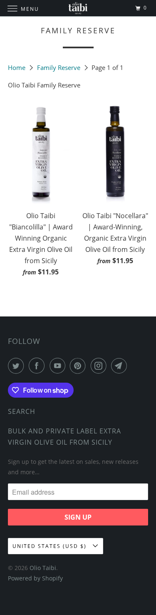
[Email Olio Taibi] (120, 365)
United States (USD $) (50, 546)
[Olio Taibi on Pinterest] (79, 365)
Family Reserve (59, 67)
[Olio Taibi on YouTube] (59, 365)
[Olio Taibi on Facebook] (38, 365)
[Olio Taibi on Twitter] (17, 365)
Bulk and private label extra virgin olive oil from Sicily (64, 436)
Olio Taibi (43, 568)
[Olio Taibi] (78, 8)
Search (21, 411)
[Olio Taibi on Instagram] (100, 365)
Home (17, 67)
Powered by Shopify (35, 578)
